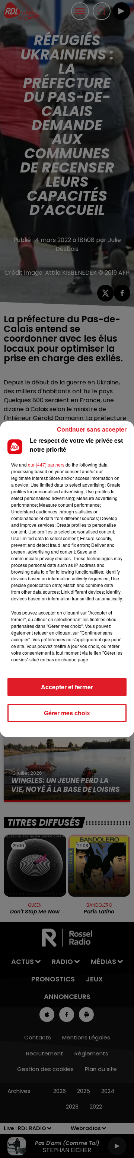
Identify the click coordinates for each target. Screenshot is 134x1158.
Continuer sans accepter (92, 429)
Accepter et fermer (67, 687)
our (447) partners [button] (46, 464)
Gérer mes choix (67, 713)
